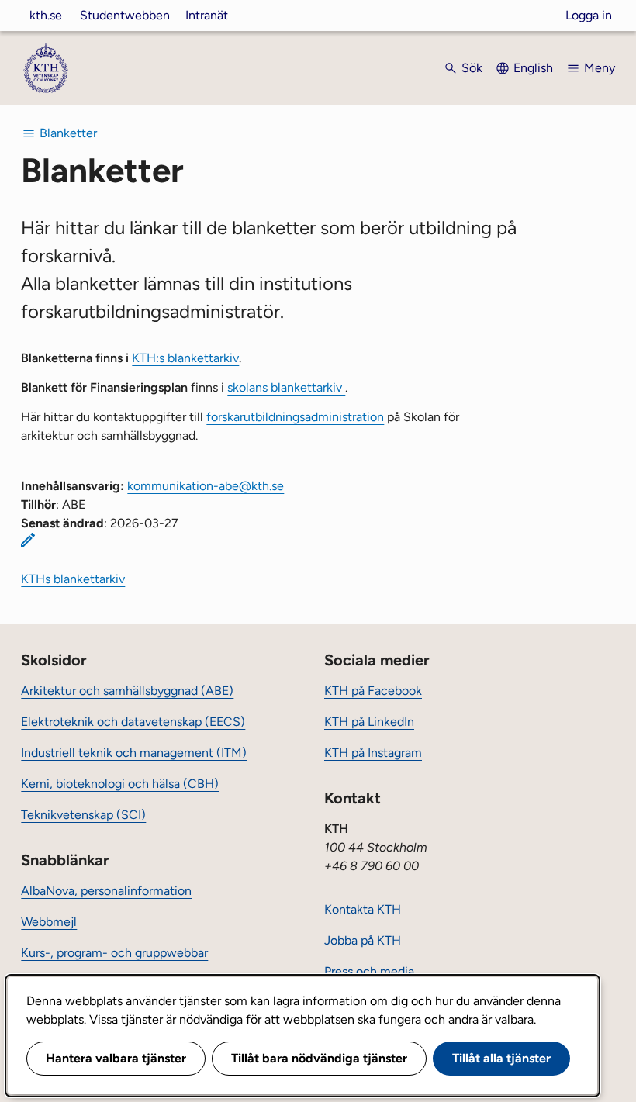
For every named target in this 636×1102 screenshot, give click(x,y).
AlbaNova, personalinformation (106, 890)
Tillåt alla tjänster (501, 1058)
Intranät (206, 15)
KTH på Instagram (373, 752)
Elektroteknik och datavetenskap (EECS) (133, 721)
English (533, 67)
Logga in (588, 15)
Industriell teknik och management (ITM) (134, 752)
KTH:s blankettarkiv (185, 358)
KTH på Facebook (373, 690)
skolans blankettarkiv (286, 387)
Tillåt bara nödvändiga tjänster (319, 1058)
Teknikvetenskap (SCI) (83, 814)
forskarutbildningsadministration (295, 416)
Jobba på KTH (362, 940)
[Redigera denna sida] (28, 540)
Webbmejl (49, 921)
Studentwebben (125, 15)
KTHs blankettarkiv (73, 579)
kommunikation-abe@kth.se (205, 485)
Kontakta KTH (362, 909)
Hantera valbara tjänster (116, 1058)
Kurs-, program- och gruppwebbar (114, 952)
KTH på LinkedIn (369, 721)
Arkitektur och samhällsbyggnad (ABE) (127, 690)
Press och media (369, 971)
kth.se (45, 15)
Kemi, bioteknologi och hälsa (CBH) (120, 783)
